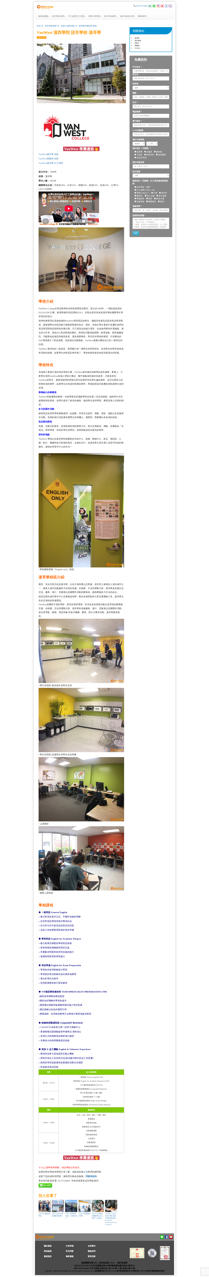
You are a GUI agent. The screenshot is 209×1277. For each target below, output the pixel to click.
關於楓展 (48, 1246)
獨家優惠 (70, 1256)
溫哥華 (137, 38)
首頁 (39, 26)
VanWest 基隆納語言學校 (84, 1215)
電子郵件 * (137, 121)
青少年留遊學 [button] (110, 16)
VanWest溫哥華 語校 (49, 154)
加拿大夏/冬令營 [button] (127, 16)
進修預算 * (137, 206)
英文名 (135, 74)
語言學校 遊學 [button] (58, 16)
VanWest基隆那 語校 (49, 158)
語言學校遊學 (51, 26)
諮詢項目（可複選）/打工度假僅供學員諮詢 (150, 182)
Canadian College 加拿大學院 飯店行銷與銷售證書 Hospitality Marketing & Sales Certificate (111, 1219)
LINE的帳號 (138, 130)
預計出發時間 (138, 139)
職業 (134, 93)
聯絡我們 (92, 1251)
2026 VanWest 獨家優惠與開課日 (57, 1215)
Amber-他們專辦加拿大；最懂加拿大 (71, 1216)
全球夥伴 (92, 1246)
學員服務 (48, 1251)
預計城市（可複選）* (142, 148)
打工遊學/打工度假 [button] (76, 16)
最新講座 (48, 1256)
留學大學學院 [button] (94, 16)
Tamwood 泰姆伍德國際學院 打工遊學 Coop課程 (97, 1216)
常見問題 (70, 1251)
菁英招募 (92, 1256)
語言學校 (138, 40)
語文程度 (136, 172)
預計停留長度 (138, 162)
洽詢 (85, 1172)
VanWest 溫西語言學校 (45, 1215)
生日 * (135, 102)
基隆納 (137, 45)
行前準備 (70, 1246)
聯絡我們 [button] (142, 16)
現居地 (135, 84)
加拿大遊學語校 (68, 26)
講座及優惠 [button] (43, 16)
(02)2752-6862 (142, 6)
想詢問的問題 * (139, 215)
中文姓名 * (137, 67)
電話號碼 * (137, 112)
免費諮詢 (140, 59)
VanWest (137, 48)
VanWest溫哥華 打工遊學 (51, 163)
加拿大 (137, 43)
